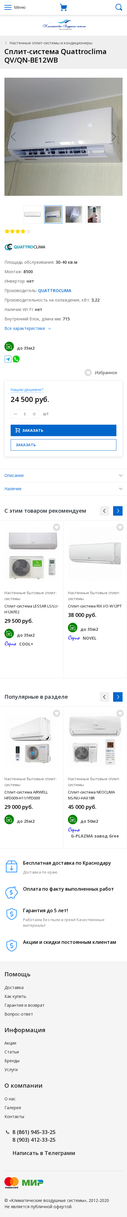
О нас (10, 1099)
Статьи (11, 1052)
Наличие (13, 488)
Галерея (12, 1107)
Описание (14, 475)
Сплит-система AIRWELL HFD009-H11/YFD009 (26, 795)
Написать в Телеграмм (43, 1152)
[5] (28, 231)
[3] (17, 231)
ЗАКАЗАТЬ (32, 430)
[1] (7, 231)
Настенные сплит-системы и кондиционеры (51, 42)
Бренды (11, 1060)
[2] (12, 231)
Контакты (14, 1116)
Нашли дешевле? (27, 389)
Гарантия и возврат (24, 1005)
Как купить (15, 996)
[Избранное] (56, 527)
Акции (10, 1043)
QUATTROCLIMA (54, 290)
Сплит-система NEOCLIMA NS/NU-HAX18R (91, 795)
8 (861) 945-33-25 (34, 1131)
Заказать (26, 444)
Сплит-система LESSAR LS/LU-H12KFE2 (31, 609)
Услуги (11, 1069)
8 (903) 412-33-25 (34, 1139)
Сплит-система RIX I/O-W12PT (95, 606)
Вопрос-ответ (18, 1014)
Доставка (14, 987)
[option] (32, 599)
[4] (23, 231)
